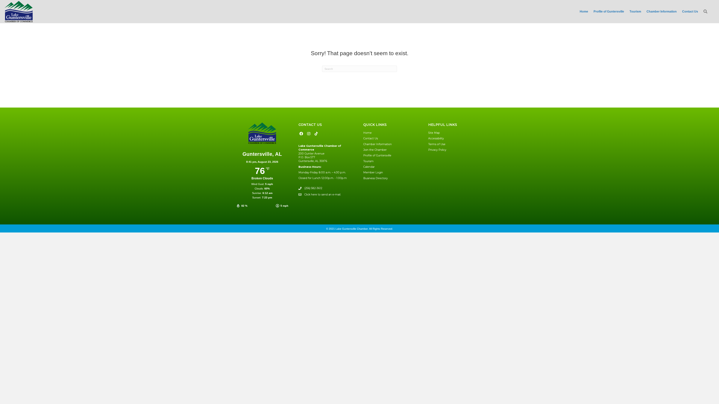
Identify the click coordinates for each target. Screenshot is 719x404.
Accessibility (436, 138)
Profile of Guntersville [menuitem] (609, 11)
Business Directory (375, 178)
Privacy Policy (437, 150)
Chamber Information (377, 144)
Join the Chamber (375, 150)
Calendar (369, 167)
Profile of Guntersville (377, 155)
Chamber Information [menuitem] (662, 11)
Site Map (434, 132)
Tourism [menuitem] (635, 11)
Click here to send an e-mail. (322, 194)
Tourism (368, 161)
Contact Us (370, 138)
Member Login (373, 172)
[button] (706, 11)
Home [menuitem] (584, 11)
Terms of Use (436, 144)
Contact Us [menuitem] (690, 11)
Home (367, 132)
